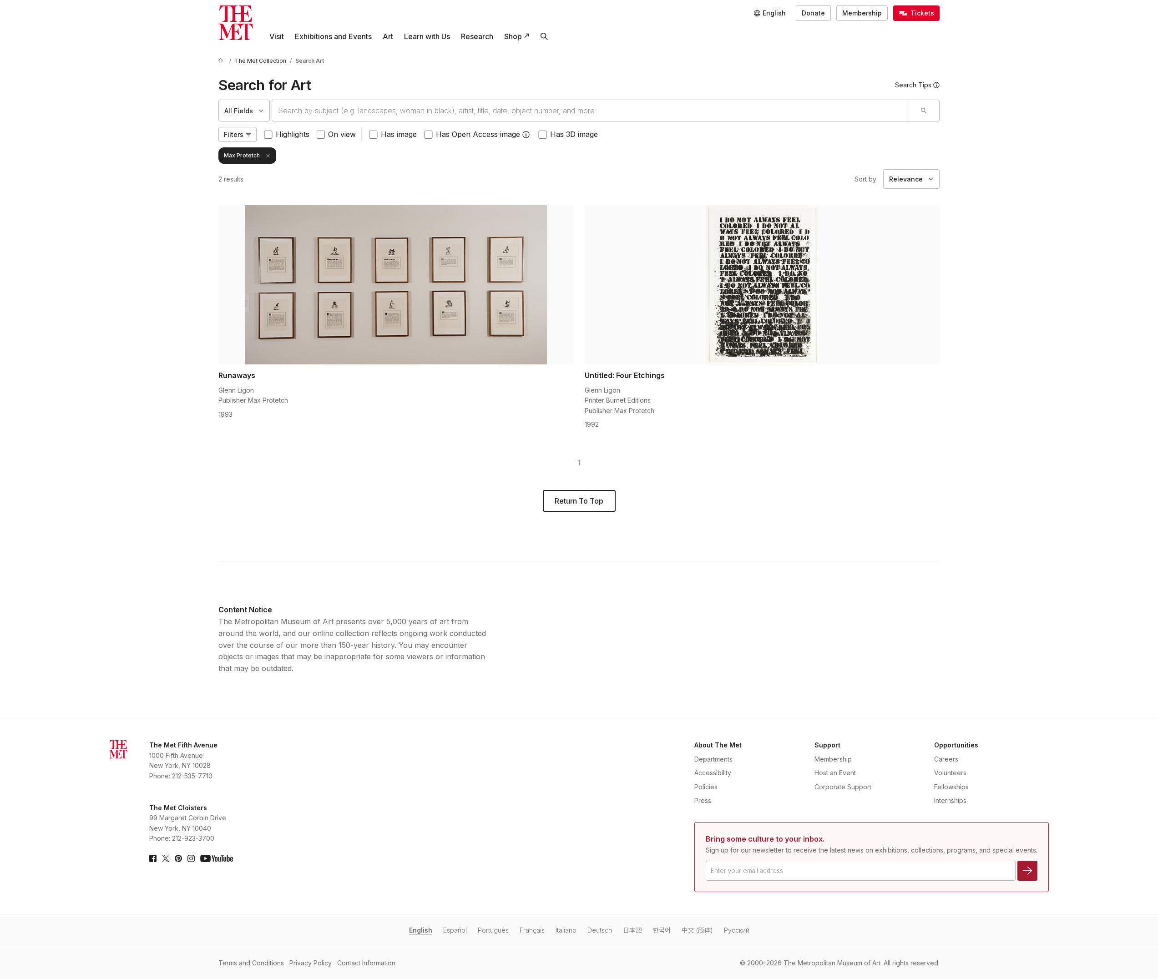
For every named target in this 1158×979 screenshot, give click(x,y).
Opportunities (956, 745)
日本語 (632, 930)
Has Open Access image (478, 134)
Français (532, 930)
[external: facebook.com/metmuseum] (153, 858)
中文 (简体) (697, 930)
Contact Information (366, 963)
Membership (862, 13)
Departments (713, 759)
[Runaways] (396, 284)
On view (342, 134)
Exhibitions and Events (333, 36)
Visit (276, 36)
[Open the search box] (544, 36)
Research (477, 36)
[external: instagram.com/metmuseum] (191, 858)
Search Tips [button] (913, 85)
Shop (513, 36)
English (420, 930)
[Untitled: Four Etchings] (762, 284)
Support (827, 745)
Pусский (736, 930)
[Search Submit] (923, 110)
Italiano (566, 930)
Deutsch (599, 930)
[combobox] (590, 110)
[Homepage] (235, 22)
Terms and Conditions (251, 963)
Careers (946, 759)
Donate (813, 13)
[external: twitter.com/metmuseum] (165, 858)
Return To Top (579, 500)
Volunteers (950, 773)
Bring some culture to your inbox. (765, 838)
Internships (950, 800)
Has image (399, 134)
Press (702, 800)
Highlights (292, 134)
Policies (706, 787)
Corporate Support (842, 787)
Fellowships (951, 787)
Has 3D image (574, 134)
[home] (222, 60)
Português (493, 930)
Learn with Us (427, 36)
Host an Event (835, 773)
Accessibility (712, 773)
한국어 (662, 930)
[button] (526, 135)
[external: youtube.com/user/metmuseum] (216, 858)
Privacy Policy (310, 963)
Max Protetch (242, 155)
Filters (233, 134)
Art (388, 36)
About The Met (718, 745)
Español (455, 930)
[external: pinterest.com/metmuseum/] (178, 858)
